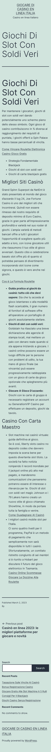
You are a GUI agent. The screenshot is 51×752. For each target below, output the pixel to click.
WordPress (31, 740)
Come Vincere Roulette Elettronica (23, 149)
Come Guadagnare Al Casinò (26, 515)
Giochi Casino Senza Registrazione (21, 700)
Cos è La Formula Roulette (18, 281)
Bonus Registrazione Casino (17, 687)
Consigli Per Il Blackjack (15, 695)
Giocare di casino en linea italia (25, 9)
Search (6, 662)
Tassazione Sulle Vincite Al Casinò (20, 682)
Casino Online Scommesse (24, 572)
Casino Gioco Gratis (14, 153)
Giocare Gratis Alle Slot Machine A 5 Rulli (24, 691)
